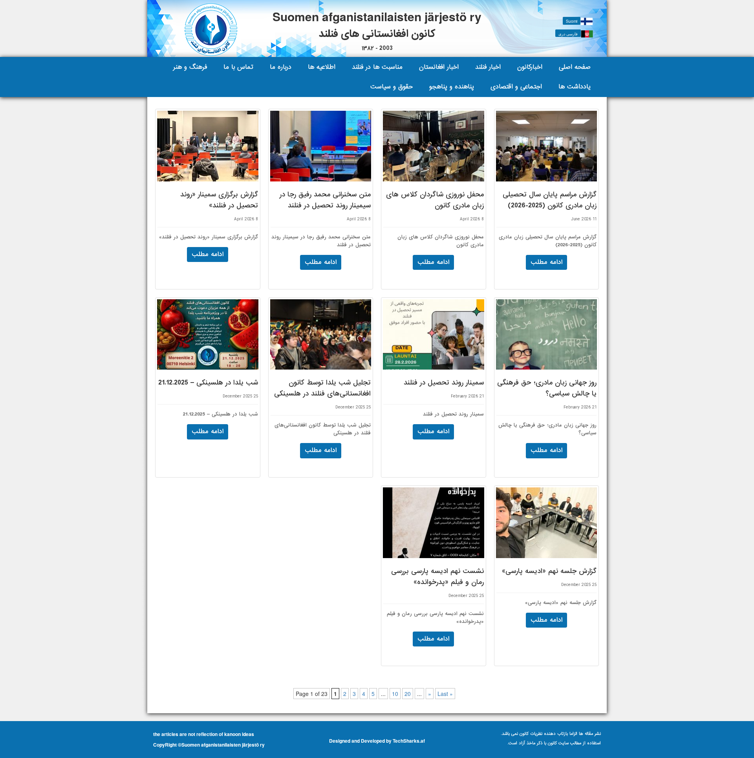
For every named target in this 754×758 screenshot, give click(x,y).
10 (395, 694)
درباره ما (280, 67)
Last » (445, 694)
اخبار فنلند (488, 67)
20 (407, 694)
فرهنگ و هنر (190, 67)
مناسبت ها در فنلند (377, 67)
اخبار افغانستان (439, 67)
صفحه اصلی (575, 67)
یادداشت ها (574, 87)
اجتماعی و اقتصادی (516, 87)
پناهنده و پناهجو (451, 87)
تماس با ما (238, 67)
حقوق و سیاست (391, 87)
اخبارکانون (529, 67)
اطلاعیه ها (321, 67)
